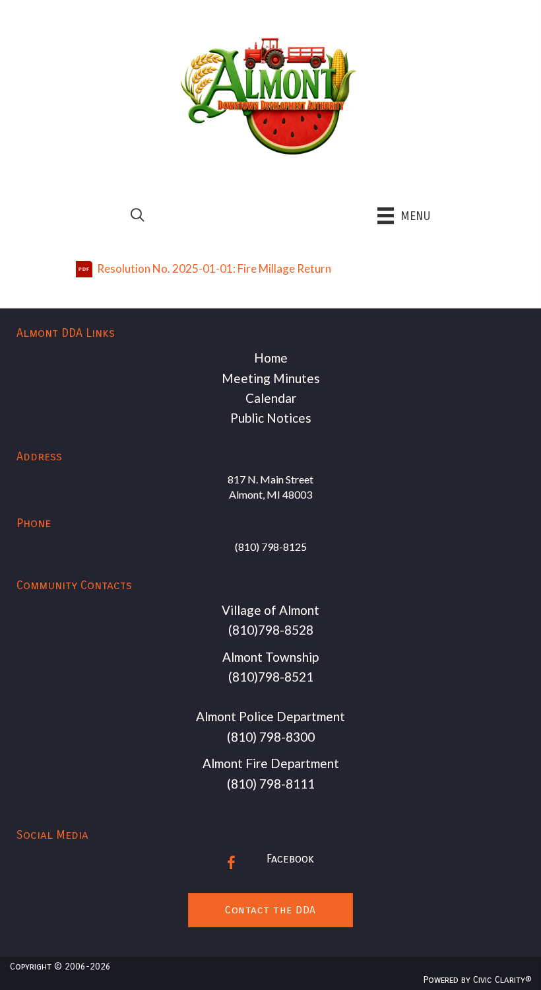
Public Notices (270, 417)
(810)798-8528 (270, 629)
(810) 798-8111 (271, 783)
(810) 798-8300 (271, 736)
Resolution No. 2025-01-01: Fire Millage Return (214, 268)
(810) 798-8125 (271, 546)
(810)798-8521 (270, 676)
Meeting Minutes (271, 378)
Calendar (270, 398)
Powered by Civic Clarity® (477, 979)
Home (271, 357)
